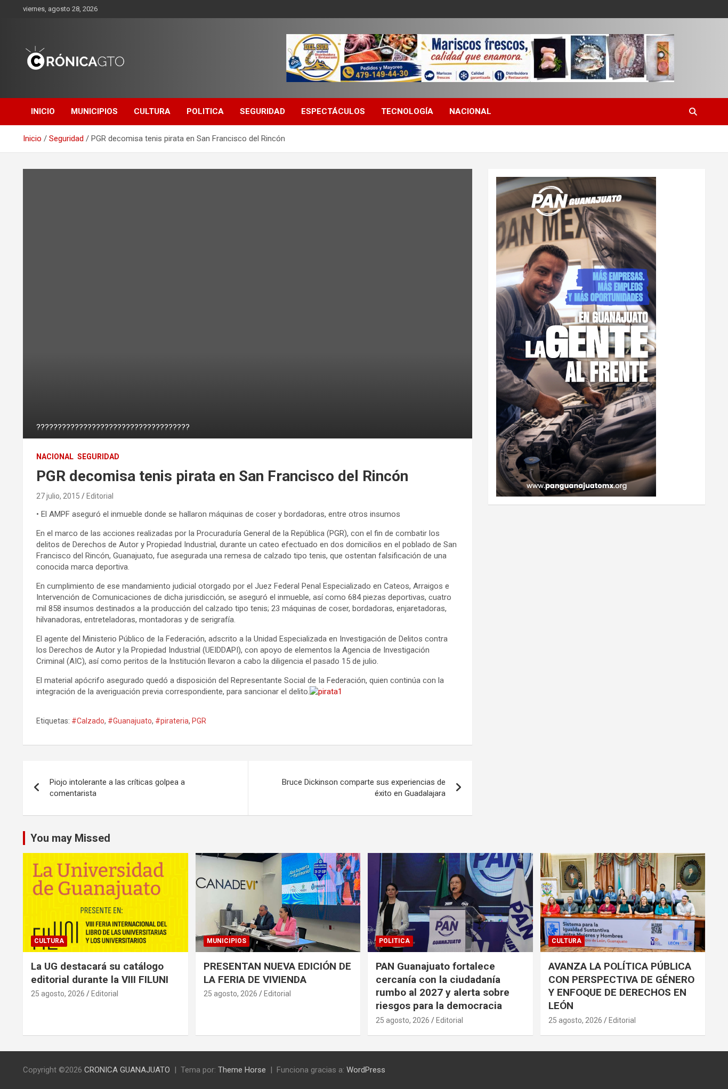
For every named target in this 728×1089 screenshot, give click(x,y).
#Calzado (87, 721)
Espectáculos (333, 111)
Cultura (152, 111)
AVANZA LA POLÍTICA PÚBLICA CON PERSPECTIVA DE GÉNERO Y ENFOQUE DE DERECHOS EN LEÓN (621, 986)
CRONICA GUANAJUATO (127, 1070)
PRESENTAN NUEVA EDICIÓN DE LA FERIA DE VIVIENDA (277, 973)
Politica (205, 111)
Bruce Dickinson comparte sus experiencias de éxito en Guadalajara (364, 787)
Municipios (94, 111)
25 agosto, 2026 (58, 993)
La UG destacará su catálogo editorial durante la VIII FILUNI (99, 973)
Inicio (43, 111)
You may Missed (70, 838)
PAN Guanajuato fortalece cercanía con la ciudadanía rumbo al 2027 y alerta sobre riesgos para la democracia (442, 986)
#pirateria (172, 721)
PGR (199, 721)
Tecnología (407, 111)
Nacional (470, 111)
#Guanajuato (130, 721)
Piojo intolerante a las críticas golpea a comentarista (117, 787)
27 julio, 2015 (58, 496)
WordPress (365, 1070)
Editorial (100, 496)
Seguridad (262, 111)
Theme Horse (242, 1070)
